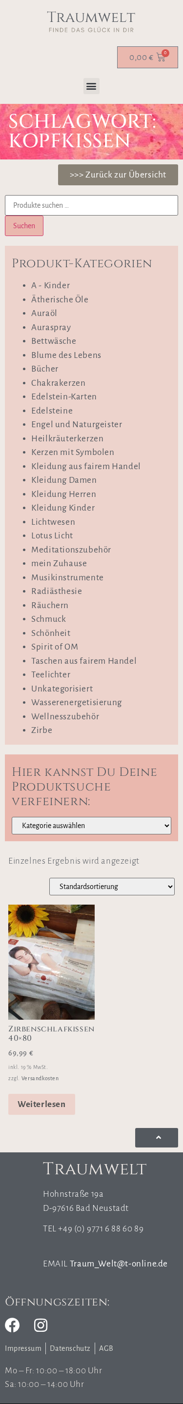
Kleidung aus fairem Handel (86, 466)
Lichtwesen (53, 522)
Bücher (45, 369)
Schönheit (50, 633)
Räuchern (50, 605)
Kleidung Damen (64, 480)
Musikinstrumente (67, 577)
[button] (91, 86)
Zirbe (41, 730)
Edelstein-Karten (64, 396)
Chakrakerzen (58, 383)
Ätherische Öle (59, 299)
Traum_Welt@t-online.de (119, 1263)
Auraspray (51, 327)
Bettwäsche (53, 341)
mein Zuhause (59, 563)
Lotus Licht (52, 535)
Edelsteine (52, 410)
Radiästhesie (56, 591)
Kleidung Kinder (63, 508)
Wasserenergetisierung (76, 702)
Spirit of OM (54, 647)
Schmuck (48, 619)
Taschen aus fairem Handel (84, 661)
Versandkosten (40, 1078)
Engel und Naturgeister (76, 424)
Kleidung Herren (63, 494)
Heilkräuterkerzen (67, 438)
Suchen (24, 226)
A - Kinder (50, 285)
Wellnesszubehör (65, 716)
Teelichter (50, 674)
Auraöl (44, 313)
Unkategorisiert (62, 688)
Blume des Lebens (66, 355)
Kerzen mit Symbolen (72, 452)
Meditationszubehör (71, 549)
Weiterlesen (42, 1104)
